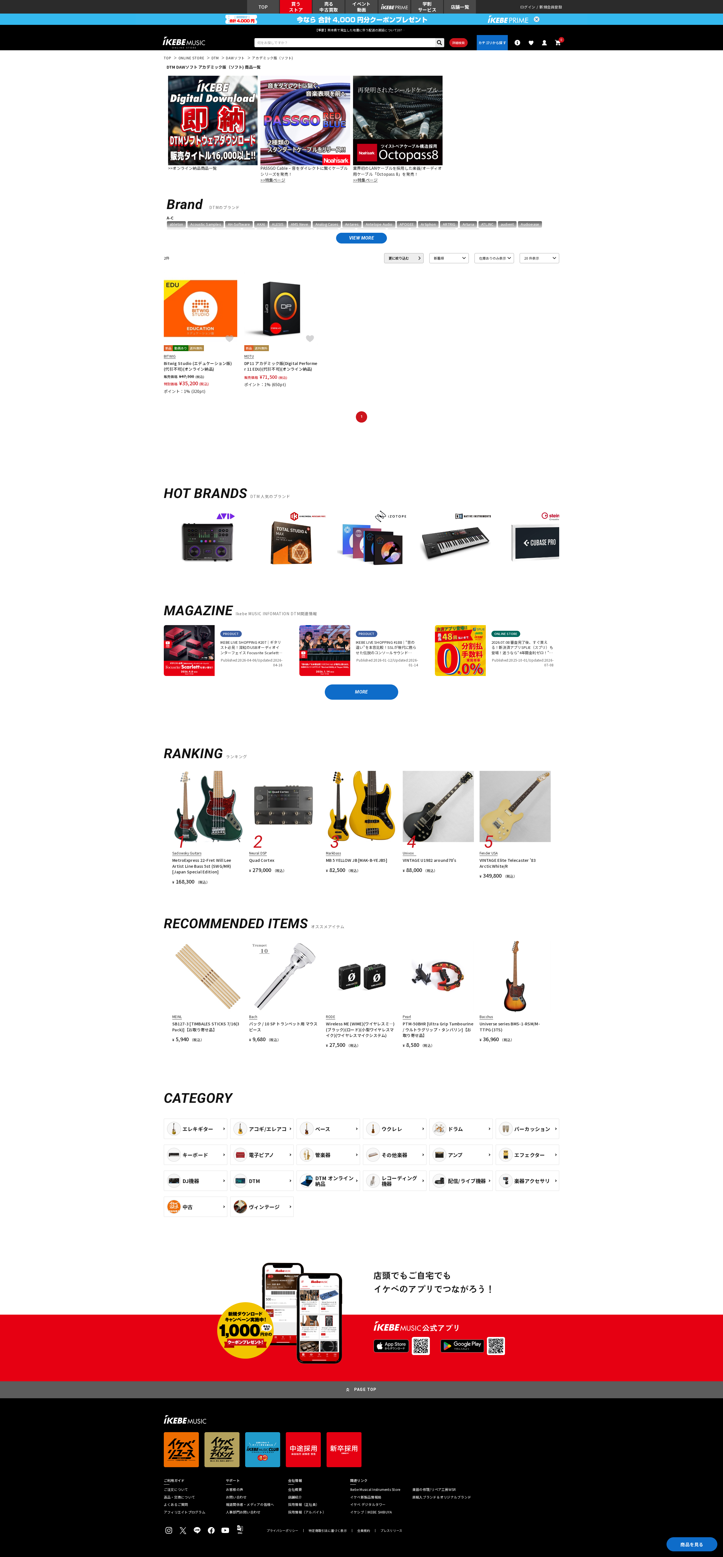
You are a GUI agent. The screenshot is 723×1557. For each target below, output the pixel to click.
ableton (176, 224)
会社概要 (295, 1489)
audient (507, 224)
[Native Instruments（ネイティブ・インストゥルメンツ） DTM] (455, 541)
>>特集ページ (272, 180)
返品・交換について (179, 1497)
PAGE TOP (365, 1389)
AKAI (261, 224)
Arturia (468, 224)
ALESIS (278, 224)
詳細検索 (458, 42)
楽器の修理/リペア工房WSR (434, 1489)
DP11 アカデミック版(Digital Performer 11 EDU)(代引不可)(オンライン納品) (280, 366)
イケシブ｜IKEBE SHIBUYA (371, 1512)
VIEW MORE (361, 238)
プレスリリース (391, 1530)
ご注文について (176, 1489)
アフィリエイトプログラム (184, 1512)
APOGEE (407, 224)
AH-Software (239, 224)
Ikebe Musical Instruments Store (375, 1489)
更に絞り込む (399, 258)
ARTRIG (449, 224)
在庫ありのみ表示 (492, 258)
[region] (361, 543)
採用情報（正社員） (303, 1504)
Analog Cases (326, 224)
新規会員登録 (550, 7)
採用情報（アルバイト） (307, 1512)
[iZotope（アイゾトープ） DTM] (372, 541)
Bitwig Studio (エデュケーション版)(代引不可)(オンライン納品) (198, 366)
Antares (351, 224)
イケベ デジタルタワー (368, 1504)
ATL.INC (487, 224)
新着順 (439, 258)
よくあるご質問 (176, 1504)
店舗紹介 (295, 1497)
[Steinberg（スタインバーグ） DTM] (537, 541)
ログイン (527, 7)
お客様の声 (234, 1489)
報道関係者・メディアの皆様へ (250, 1504)
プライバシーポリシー (282, 1530)
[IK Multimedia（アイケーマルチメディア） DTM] (290, 541)
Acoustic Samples (205, 224)
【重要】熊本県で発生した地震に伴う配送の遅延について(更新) (361, 30)
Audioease (530, 224)
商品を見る (692, 1544)
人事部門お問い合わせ (243, 1512)
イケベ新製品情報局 (365, 1497)
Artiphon (428, 224)
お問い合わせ (236, 1497)
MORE (361, 692)
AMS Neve (299, 224)
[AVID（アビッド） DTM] (207, 541)
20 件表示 (531, 258)
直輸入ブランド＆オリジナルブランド (441, 1497)
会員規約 (363, 1530)
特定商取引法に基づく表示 (328, 1530)
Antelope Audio (379, 224)
